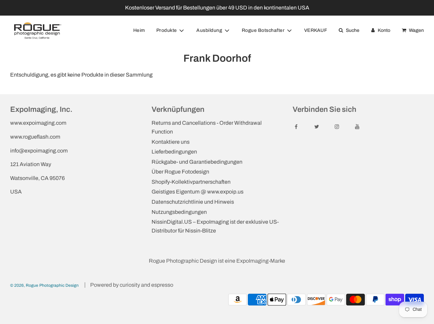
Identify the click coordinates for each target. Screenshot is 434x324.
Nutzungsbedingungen (179, 212)
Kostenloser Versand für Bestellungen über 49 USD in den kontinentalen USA (217, 8)
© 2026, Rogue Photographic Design (44, 285)
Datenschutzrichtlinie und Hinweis (193, 202)
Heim (139, 30)
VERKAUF (316, 30)
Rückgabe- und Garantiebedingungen (197, 162)
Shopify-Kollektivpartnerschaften (191, 182)
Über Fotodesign (180, 172)
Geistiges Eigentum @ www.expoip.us (197, 192)
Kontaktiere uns (171, 142)
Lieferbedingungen (174, 152)
